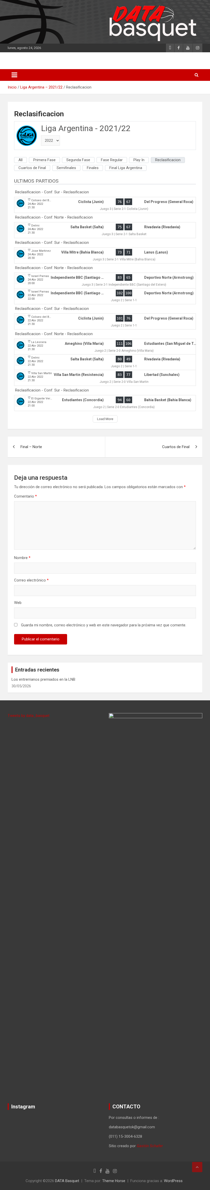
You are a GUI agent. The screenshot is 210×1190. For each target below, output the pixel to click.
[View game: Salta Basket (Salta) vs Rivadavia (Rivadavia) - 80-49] (105, 362)
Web (18, 602)
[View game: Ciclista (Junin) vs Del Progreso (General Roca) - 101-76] (105, 321)
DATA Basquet (67, 1181)
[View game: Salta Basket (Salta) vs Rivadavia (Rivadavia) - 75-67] (105, 230)
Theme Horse (113, 1181)
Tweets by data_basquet (28, 715)
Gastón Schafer (150, 1146)
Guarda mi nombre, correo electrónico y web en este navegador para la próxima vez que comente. (103, 625)
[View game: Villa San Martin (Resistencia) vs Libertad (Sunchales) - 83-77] (105, 378)
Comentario (25, 496)
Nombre (22, 557)
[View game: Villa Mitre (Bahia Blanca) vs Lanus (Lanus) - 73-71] (105, 255)
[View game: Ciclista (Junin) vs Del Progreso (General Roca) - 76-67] (105, 205)
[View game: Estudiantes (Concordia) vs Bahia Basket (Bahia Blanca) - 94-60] (105, 403)
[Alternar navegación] (14, 75)
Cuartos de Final (176, 447)
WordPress (173, 1181)
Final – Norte (31, 447)
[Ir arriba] (197, 1167)
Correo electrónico (31, 580)
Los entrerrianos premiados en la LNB (43, 679)
